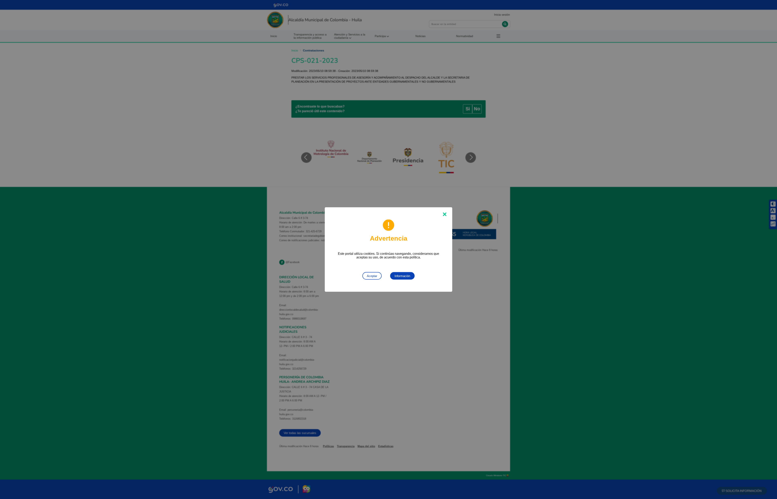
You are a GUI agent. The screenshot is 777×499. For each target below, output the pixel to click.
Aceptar (372, 276)
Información (402, 276)
